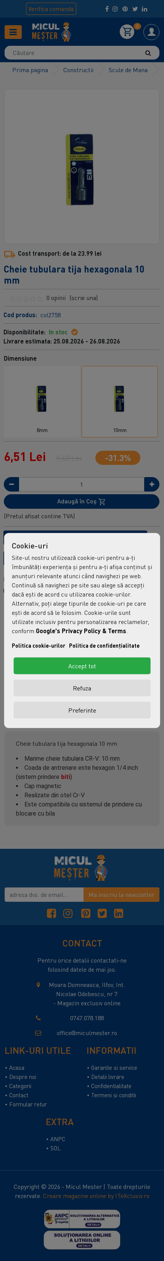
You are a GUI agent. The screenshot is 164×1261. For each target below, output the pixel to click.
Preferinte (82, 710)
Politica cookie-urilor (38, 645)
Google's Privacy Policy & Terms (81, 630)
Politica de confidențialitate (104, 645)
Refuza (82, 688)
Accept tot (82, 666)
